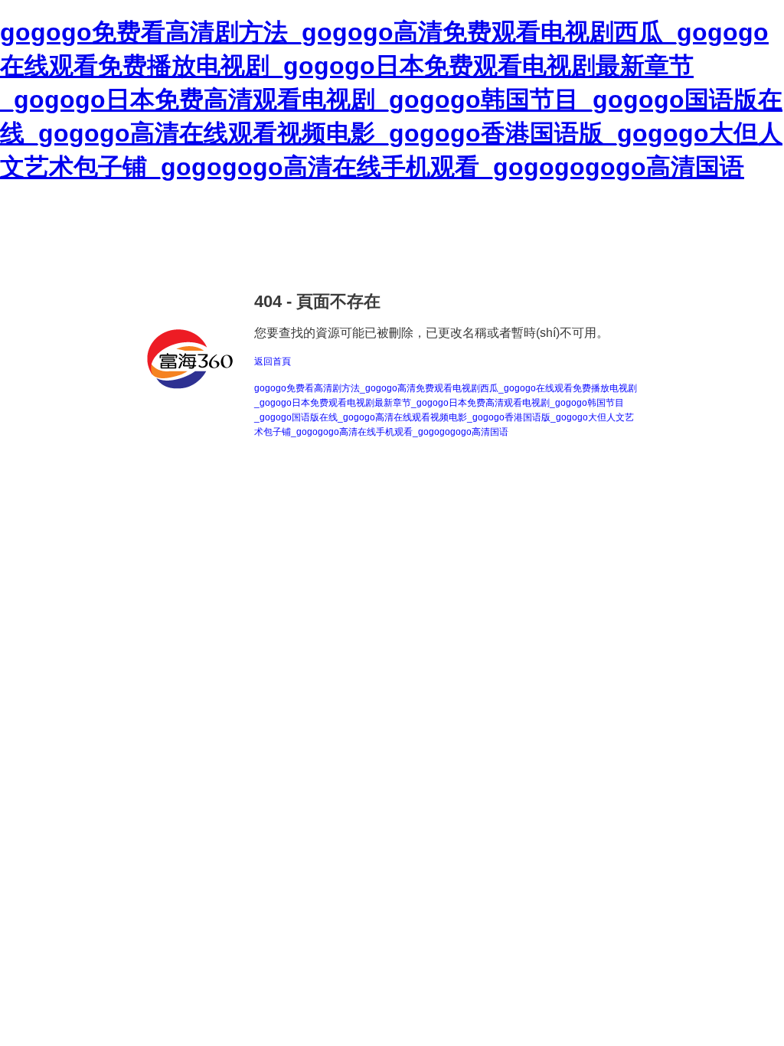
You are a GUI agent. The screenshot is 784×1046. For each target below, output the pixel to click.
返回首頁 (272, 361)
